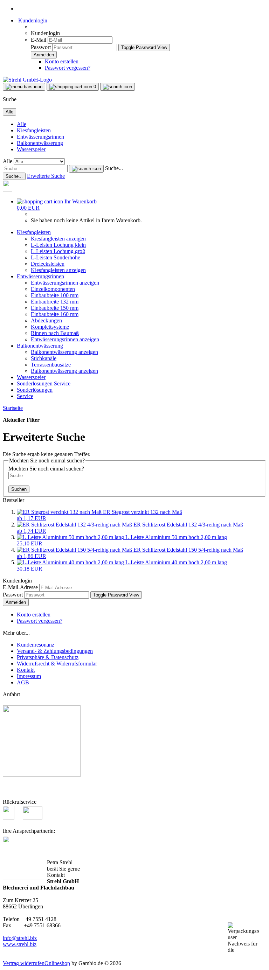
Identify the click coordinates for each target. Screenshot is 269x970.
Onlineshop (57, 963)
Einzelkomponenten (53, 289)
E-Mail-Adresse (20, 587)
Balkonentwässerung (40, 143)
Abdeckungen (46, 320)
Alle (21, 124)
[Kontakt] (11, 190)
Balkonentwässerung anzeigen (64, 352)
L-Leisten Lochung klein (58, 245)
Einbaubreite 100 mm (54, 295)
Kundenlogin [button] (32, 20)
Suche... (114, 168)
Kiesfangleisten (34, 130)
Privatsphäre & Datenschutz (47, 657)
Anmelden (16, 602)
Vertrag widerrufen (23, 963)
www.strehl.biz (19, 944)
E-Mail (38, 40)
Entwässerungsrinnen (40, 137)
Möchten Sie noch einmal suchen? (46, 469)
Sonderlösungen (35, 383)
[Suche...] (86, 169)
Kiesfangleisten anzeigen (58, 239)
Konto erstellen (61, 61)
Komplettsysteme (50, 327)
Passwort (41, 47)
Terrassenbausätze (51, 365)
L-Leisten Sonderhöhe (55, 257)
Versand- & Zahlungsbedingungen (55, 651)
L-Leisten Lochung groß (58, 251)
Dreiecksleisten (47, 264)
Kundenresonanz (35, 645)
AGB (23, 682)
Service (62, 383)
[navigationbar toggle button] (24, 87)
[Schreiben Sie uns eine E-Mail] (32, 818)
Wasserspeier (31, 149)
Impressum (29, 676)
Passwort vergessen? (67, 68)
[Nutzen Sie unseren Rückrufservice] (12, 818)
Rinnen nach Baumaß (55, 333)
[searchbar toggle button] (117, 87)
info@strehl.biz (20, 938)
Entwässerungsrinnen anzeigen (65, 283)
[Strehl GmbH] (27, 80)
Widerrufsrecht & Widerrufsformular (57, 664)
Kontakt (26, 670)
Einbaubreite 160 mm (54, 314)
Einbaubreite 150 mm (54, 308)
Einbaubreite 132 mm (54, 302)
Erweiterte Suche (46, 176)
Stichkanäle (43, 358)
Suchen (19, 489)
